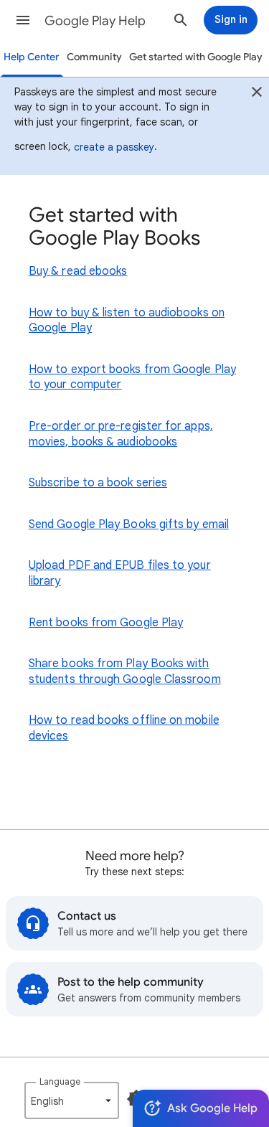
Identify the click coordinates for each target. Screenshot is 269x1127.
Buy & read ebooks (78, 271)
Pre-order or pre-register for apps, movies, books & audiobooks (121, 434)
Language (59, 1081)
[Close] (256, 94)
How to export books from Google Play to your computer (132, 377)
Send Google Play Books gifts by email (129, 524)
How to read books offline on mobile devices (124, 728)
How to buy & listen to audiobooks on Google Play (127, 321)
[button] (23, 20)
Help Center (32, 57)
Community (94, 57)
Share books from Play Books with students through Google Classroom (125, 671)
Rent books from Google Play (106, 623)
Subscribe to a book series (98, 483)
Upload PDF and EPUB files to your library (120, 573)
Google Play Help (95, 21)
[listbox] (71, 1100)
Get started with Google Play (196, 57)
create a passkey (114, 147)
